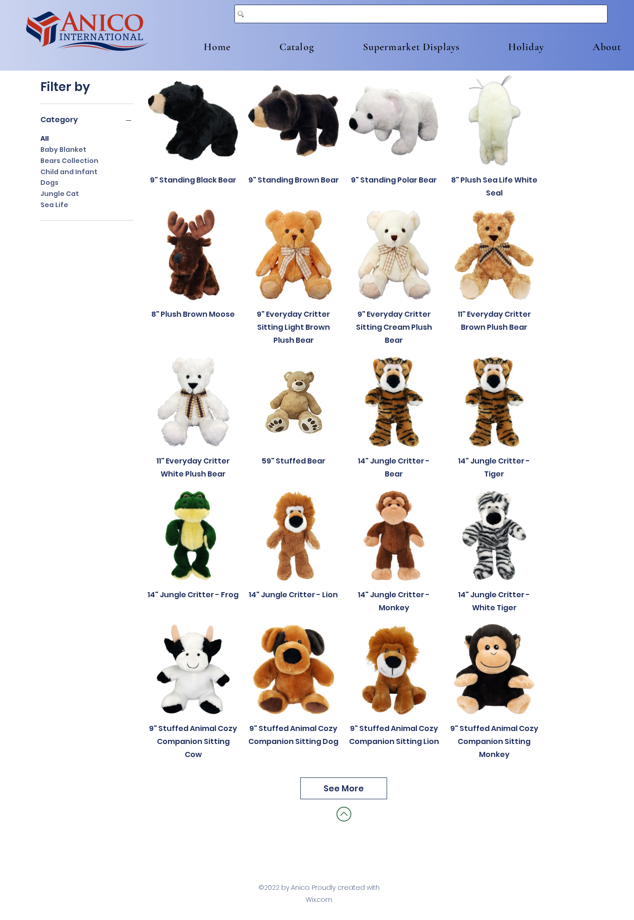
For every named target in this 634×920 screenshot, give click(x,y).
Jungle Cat (59, 193)
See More (343, 788)
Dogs (49, 182)
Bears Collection (69, 160)
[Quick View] (193, 120)
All (44, 138)
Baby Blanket (63, 149)
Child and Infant (68, 171)
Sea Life (54, 204)
